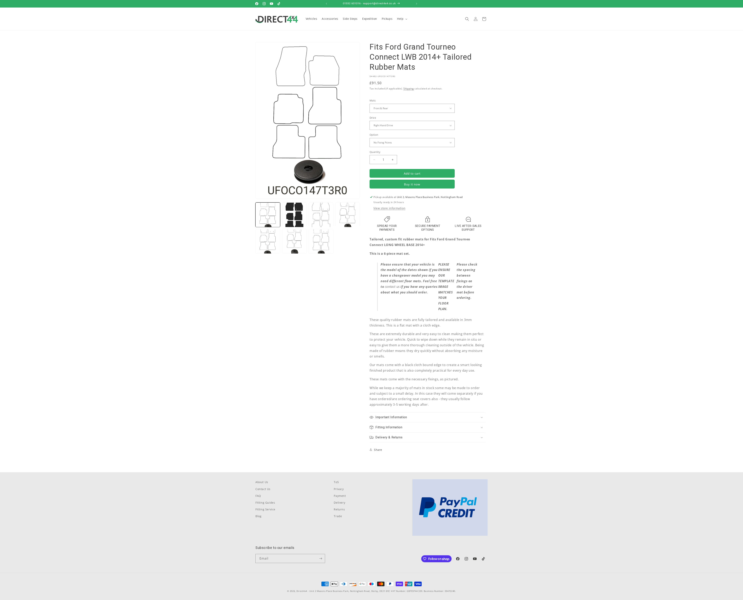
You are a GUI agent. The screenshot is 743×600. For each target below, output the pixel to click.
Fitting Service (265, 509)
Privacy (339, 489)
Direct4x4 (301, 591)
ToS (336, 482)
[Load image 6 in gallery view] (294, 241)
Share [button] (378, 450)
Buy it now (412, 184)
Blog (258, 516)
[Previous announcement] (326, 3)
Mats (373, 100)
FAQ (258, 496)
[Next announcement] (416, 3)
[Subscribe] (320, 558)
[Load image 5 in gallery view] (267, 241)
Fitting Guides (265, 502)
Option (374, 134)
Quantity (375, 152)
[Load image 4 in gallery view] (347, 214)
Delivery (339, 502)
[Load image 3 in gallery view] (321, 214)
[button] (402, 19)
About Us (261, 482)
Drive (373, 117)
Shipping (408, 88)
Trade (338, 516)
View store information (389, 208)
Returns (339, 509)
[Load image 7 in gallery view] (321, 241)
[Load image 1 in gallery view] (267, 214)
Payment (340, 496)
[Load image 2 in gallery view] (294, 214)
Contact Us (262, 489)
